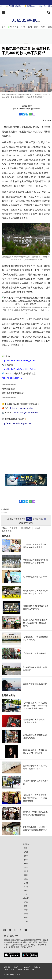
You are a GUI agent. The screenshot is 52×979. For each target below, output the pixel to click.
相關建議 (7, 967)
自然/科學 (26, 898)
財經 (26, 863)
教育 (26, 910)
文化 (26, 894)
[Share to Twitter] (23, 114)
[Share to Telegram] (27, 114)
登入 (29, 519)
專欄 (26, 871)
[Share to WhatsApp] (30, 114)
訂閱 (44, 519)
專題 (26, 875)
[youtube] (26, 929)
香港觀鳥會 (26, 528)
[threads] (15, 929)
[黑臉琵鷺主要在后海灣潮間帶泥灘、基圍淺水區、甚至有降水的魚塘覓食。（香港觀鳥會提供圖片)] (26, 239)
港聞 (36, 27)
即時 (23, 27)
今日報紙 (26, 844)
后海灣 (37, 528)
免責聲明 (27, 967)
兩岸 (43, 27)
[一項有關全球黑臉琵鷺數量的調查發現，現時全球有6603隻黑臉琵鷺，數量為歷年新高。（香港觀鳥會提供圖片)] (26, 74)
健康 (26, 890)
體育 (26, 906)
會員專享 (14, 27)
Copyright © (8, 969)
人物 (26, 883)
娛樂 (26, 914)
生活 (26, 887)
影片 (26, 848)
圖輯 (26, 917)
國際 (50, 27)
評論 (26, 879)
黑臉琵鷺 (13, 528)
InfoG (26, 867)
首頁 (3, 27)
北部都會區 (6, 531)
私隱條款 (37, 967)
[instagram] (4, 929)
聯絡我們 (17, 967)
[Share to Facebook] (20, 114)
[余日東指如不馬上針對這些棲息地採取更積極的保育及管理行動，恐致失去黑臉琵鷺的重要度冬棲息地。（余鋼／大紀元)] (26, 301)
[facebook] (10, 929)
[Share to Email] (33, 114)
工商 (26, 921)
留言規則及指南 (4, 512)
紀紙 (26, 902)
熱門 (30, 27)
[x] (20, 929)
